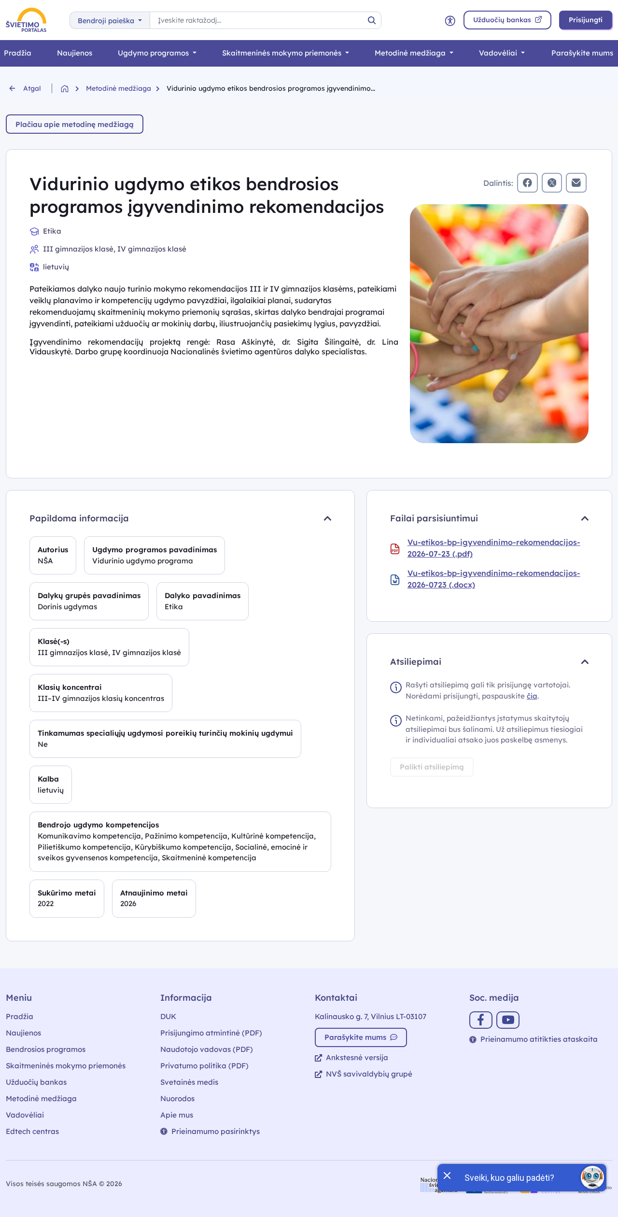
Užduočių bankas (36, 1082)
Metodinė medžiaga (411, 52)
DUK (168, 1016)
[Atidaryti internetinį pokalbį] (592, 1177)
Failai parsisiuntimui (434, 518)
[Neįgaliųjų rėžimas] (450, 20)
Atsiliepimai (415, 661)
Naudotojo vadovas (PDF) (206, 1049)
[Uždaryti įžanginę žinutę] (446, 1174)
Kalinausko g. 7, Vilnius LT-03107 (370, 1016)
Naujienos (74, 52)
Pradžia (19, 1016)
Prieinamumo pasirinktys (215, 1131)
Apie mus (176, 1114)
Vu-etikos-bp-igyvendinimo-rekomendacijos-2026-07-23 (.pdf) (493, 548)
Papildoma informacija (79, 518)
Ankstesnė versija (357, 1057)
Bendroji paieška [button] (107, 20)
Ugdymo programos (154, 52)
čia (532, 695)
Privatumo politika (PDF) (204, 1065)
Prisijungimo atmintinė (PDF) (211, 1032)
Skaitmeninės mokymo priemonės (282, 52)
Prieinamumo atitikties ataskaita (539, 1039)
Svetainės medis (189, 1082)
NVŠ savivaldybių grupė (369, 1073)
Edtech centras (32, 1131)
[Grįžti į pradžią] (73, 88)
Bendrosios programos (45, 1049)
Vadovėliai (499, 52)
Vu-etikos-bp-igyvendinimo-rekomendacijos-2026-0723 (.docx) (493, 578)
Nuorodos (177, 1098)
